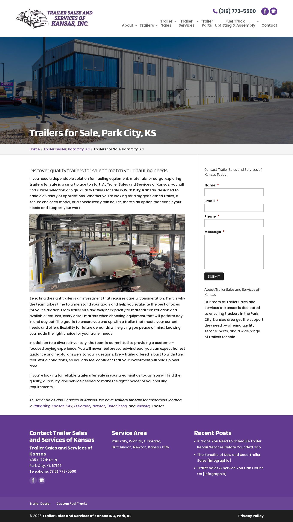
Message (214, 232)
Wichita (143, 406)
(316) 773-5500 (236, 11)
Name (211, 185)
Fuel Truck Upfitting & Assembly (235, 23)
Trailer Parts (207, 23)
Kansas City (62, 406)
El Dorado (82, 406)
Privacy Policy (251, 515)
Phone (211, 216)
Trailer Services (187, 23)
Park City (41, 406)
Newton (99, 406)
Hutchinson (117, 406)
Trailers (147, 25)
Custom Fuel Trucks (71, 503)
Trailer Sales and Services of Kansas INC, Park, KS (86, 515)
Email (211, 201)
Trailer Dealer (40, 503)
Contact (269, 25)
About (127, 25)
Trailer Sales (166, 23)
